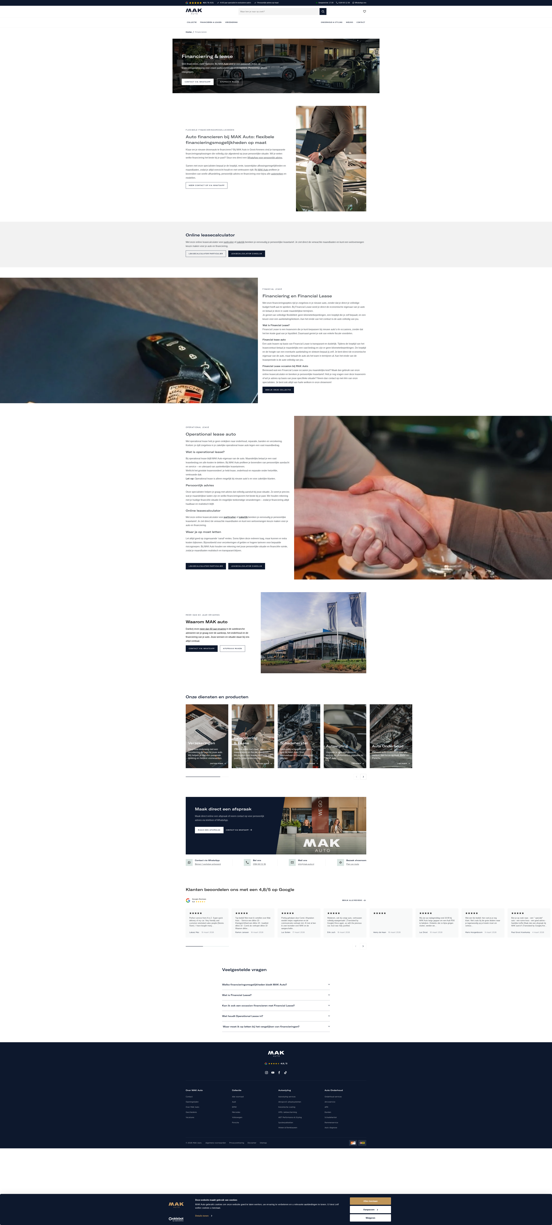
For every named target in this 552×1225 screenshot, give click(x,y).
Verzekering (231, 22)
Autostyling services (287, 1097)
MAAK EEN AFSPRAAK (209, 830)
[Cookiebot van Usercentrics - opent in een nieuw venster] (176, 1219)
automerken (277, 174)
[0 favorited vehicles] (364, 11)
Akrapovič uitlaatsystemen (289, 1102)
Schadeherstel (331, 1117)
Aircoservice (330, 1102)
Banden (328, 1112)
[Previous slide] (356, 777)
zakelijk (241, 242)
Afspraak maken (229, 82)
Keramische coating (286, 1107)
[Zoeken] (323, 11)
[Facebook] (279, 1073)
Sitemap (263, 1143)
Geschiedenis (191, 1112)
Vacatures (190, 1117)
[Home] (276, 1054)
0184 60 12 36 (344, 3)
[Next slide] (363, 777)
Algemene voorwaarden (215, 1143)
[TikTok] (285, 1073)
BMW (234, 1107)
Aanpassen (368, 1209)
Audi (234, 1102)
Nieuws (349, 22)
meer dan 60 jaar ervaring (213, 629)
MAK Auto (263, 170)
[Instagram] (266, 1073)
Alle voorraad (238, 1097)
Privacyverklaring (236, 1143)
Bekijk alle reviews (352, 900)
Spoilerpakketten (285, 1122)
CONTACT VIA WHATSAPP (237, 830)
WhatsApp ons (360, 3)
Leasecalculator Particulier (206, 254)
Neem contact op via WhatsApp (206, 185)
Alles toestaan (370, 1201)
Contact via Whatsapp (198, 82)
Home (189, 32)
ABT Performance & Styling (290, 1117)
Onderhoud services (333, 1097)
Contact (189, 1097)
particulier (229, 242)
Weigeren (370, 1218)
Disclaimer (252, 1143)
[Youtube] (272, 1073)
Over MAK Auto (192, 1107)
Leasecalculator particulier (206, 566)
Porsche (235, 1122)
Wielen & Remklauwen (287, 1128)
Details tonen (202, 1216)
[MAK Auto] (194, 11)
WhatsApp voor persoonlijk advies (264, 157)
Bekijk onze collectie (278, 390)
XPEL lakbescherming (287, 1112)
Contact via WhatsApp (202, 648)
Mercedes (236, 1112)
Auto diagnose (331, 1128)
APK (326, 1107)
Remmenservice (331, 1122)
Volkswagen (237, 1117)
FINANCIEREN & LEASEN (211, 22)
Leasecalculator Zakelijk (246, 254)
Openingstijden (192, 1102)
